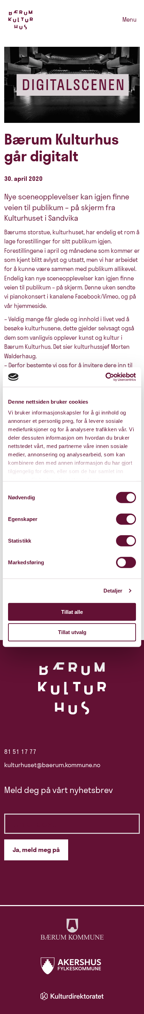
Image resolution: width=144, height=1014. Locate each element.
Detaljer (113, 591)
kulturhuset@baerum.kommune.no (52, 765)
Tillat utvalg (72, 632)
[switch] (126, 518)
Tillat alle (72, 612)
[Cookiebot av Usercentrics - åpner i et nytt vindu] (105, 377)
